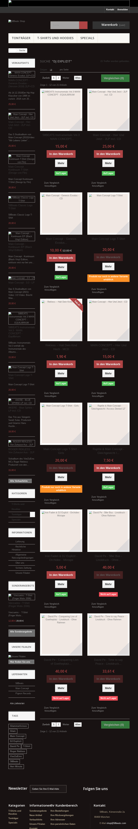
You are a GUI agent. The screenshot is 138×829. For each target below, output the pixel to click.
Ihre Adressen (57, 819)
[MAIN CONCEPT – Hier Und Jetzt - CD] (108, 319)
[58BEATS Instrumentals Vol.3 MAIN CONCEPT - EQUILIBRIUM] (21, 318)
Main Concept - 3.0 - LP (21, 282)
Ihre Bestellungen (59, 811)
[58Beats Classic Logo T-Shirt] (21, 199)
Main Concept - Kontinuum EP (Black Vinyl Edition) (20, 246)
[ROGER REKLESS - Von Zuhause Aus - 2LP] (21, 443)
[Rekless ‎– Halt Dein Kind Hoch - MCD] (61, 319)
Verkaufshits (20, 62)
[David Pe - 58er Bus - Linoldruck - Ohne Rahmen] (108, 530)
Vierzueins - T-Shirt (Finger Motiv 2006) (19, 604)
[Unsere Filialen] (21, 656)
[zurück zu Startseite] (12, 50)
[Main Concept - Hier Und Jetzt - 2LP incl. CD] (21, 116)
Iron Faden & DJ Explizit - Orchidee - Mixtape (61, 558)
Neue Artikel (35, 815)
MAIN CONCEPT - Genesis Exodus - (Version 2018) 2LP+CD (21, 83)
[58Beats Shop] (26, 24)
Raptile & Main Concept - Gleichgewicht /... (108, 451)
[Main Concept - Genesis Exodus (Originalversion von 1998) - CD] (61, 213)
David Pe (14, 746)
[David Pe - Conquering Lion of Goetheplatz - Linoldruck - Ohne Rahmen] (61, 634)
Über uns (19, 563)
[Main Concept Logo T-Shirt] (21, 369)
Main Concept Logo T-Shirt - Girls (61, 451)
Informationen (22, 532)
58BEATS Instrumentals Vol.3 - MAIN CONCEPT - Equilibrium (21, 332)
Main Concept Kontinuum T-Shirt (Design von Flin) (18, 169)
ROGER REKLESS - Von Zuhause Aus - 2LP (21, 451)
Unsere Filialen (22, 573)
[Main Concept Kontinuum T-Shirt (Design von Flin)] (21, 159)
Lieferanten (19, 674)
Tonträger (21, 38)
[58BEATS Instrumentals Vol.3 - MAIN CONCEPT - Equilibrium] (61, 109)
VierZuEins (16, 756)
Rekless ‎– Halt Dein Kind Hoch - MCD (61, 347)
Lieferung (19, 541)
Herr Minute (16, 766)
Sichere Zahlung (23, 568)
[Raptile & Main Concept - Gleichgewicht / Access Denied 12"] (108, 423)
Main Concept (22, 688)
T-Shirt (26, 746)
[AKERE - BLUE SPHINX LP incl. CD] (21, 401)
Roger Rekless (17, 751)
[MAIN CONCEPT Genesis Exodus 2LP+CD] (21, 74)
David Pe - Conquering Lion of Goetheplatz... (61, 661)
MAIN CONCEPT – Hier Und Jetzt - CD (108, 347)
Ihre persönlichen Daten (62, 824)
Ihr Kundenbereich (64, 805)
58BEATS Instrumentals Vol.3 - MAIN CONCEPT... (61, 137)
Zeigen (43, 69)
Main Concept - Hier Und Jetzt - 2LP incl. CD (19, 124)
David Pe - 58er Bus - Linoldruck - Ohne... (108, 558)
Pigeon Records (23, 693)
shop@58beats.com (116, 823)
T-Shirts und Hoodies (55, 38)
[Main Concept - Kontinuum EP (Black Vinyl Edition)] (21, 236)
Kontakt (110, 9)
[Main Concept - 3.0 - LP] (21, 278)
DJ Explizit (15, 741)
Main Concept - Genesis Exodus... (61, 240)
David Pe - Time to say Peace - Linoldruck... (108, 661)
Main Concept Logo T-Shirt (108, 238)
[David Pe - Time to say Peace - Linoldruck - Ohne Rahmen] (108, 634)
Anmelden (122, 9)
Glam (13, 731)
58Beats (19, 683)
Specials (87, 38)
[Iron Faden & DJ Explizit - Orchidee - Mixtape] (61, 530)
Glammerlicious (18, 726)
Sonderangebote (23, 585)
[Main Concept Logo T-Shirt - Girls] (61, 423)
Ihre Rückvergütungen (62, 815)
